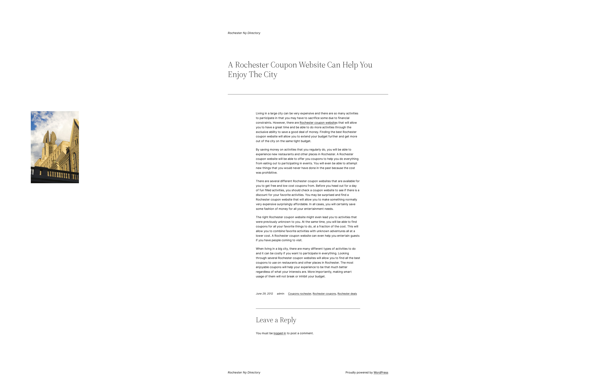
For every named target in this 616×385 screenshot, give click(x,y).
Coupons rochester (299, 293)
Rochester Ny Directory (244, 33)
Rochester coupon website (318, 122)
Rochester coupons (324, 293)
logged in (280, 333)
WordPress (381, 372)
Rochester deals (347, 293)
